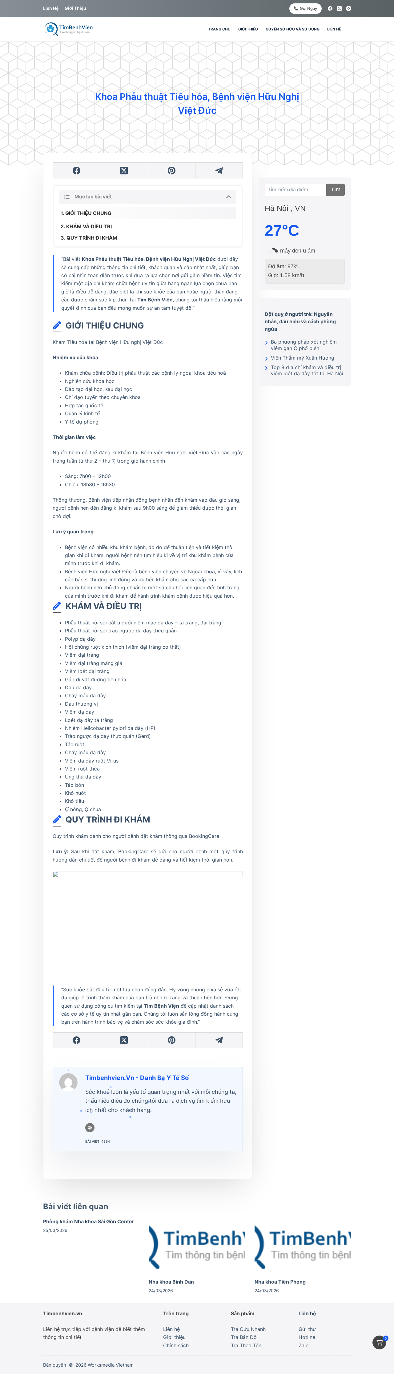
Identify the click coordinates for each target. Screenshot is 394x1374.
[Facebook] (330, 8)
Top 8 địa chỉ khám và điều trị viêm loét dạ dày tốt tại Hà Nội (307, 370)
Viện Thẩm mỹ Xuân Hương (302, 358)
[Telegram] (219, 170)
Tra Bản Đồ (244, 1337)
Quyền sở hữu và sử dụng (293, 29)
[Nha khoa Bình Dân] (197, 1245)
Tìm (335, 189)
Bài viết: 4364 (97, 1141)
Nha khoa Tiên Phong (280, 1282)
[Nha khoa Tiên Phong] (303, 1245)
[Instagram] (348, 8)
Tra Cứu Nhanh (248, 1329)
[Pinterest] (171, 170)
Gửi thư (307, 1329)
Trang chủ (219, 29)
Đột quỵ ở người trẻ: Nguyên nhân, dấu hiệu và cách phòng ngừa (300, 321)
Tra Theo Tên (246, 1345)
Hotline (307, 1337)
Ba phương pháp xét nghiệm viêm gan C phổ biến (304, 345)
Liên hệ (50, 8)
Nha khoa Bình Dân (171, 1282)
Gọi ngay (308, 8)
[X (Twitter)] (339, 8)
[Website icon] (89, 1127)
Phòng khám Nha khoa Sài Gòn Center (88, 1221)
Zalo (304, 1345)
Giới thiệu (75, 8)
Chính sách (176, 1345)
